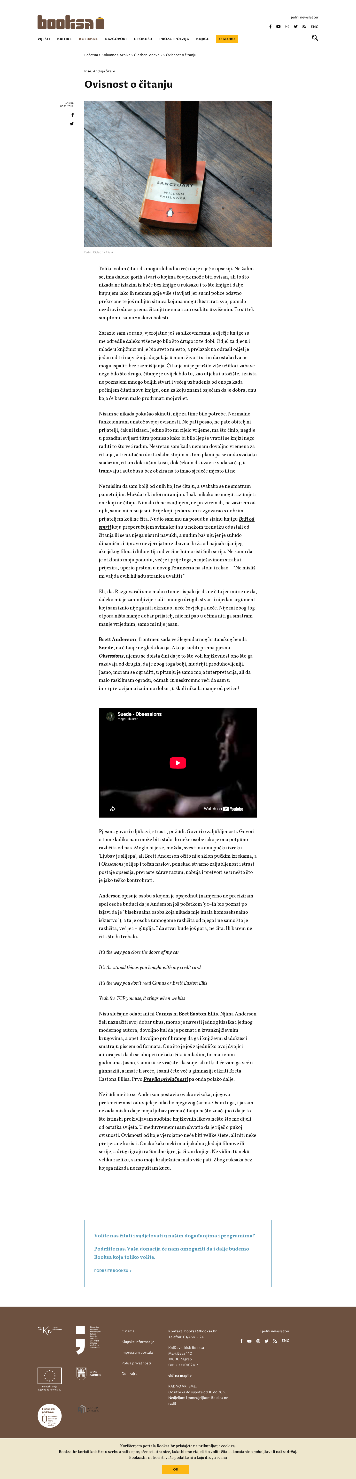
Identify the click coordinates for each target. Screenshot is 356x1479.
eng (314, 27)
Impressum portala (137, 1352)
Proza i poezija (174, 39)
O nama (128, 1331)
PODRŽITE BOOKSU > (113, 1271)
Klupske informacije (138, 1342)
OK (175, 1469)
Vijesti (44, 39)
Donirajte (130, 1373)
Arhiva (125, 55)
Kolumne (88, 39)
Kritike (64, 39)
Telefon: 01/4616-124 (186, 1337)
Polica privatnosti (136, 1363)
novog (175, 568)
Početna (91, 55)
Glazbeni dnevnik (148, 55)
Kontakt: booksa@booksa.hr (192, 1331)
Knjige (202, 39)
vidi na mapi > (180, 1375)
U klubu (227, 39)
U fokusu (143, 39)
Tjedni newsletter (303, 17)
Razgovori (116, 39)
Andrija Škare (104, 71)
